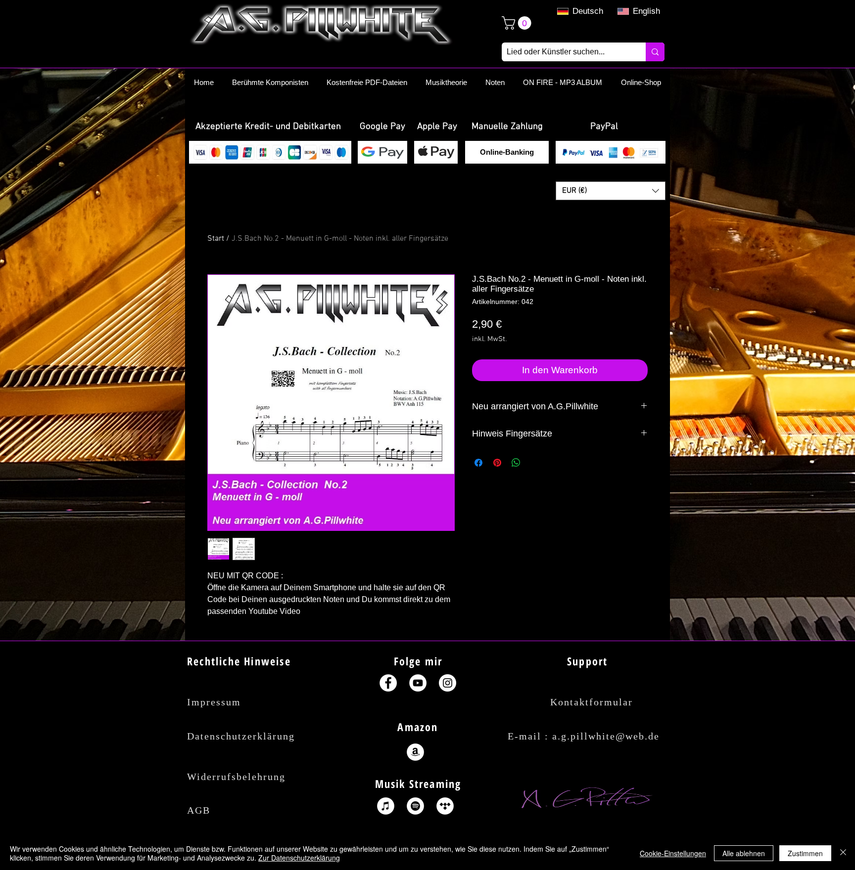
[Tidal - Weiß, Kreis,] (445, 806)
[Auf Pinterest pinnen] (497, 463)
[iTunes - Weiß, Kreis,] (385, 806)
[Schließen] (843, 853)
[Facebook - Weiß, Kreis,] (388, 683)
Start (215, 239)
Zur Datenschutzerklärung (299, 858)
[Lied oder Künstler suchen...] (655, 52)
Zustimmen (805, 853)
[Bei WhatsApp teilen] (516, 463)
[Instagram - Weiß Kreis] (447, 683)
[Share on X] (535, 463)
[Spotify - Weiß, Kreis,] (415, 806)
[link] (518, 23)
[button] (268, 127)
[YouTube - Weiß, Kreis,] (418, 683)
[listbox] (610, 190)
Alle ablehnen (743, 853)
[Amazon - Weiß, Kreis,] (415, 752)
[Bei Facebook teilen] (478, 463)
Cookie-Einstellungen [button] (673, 853)
